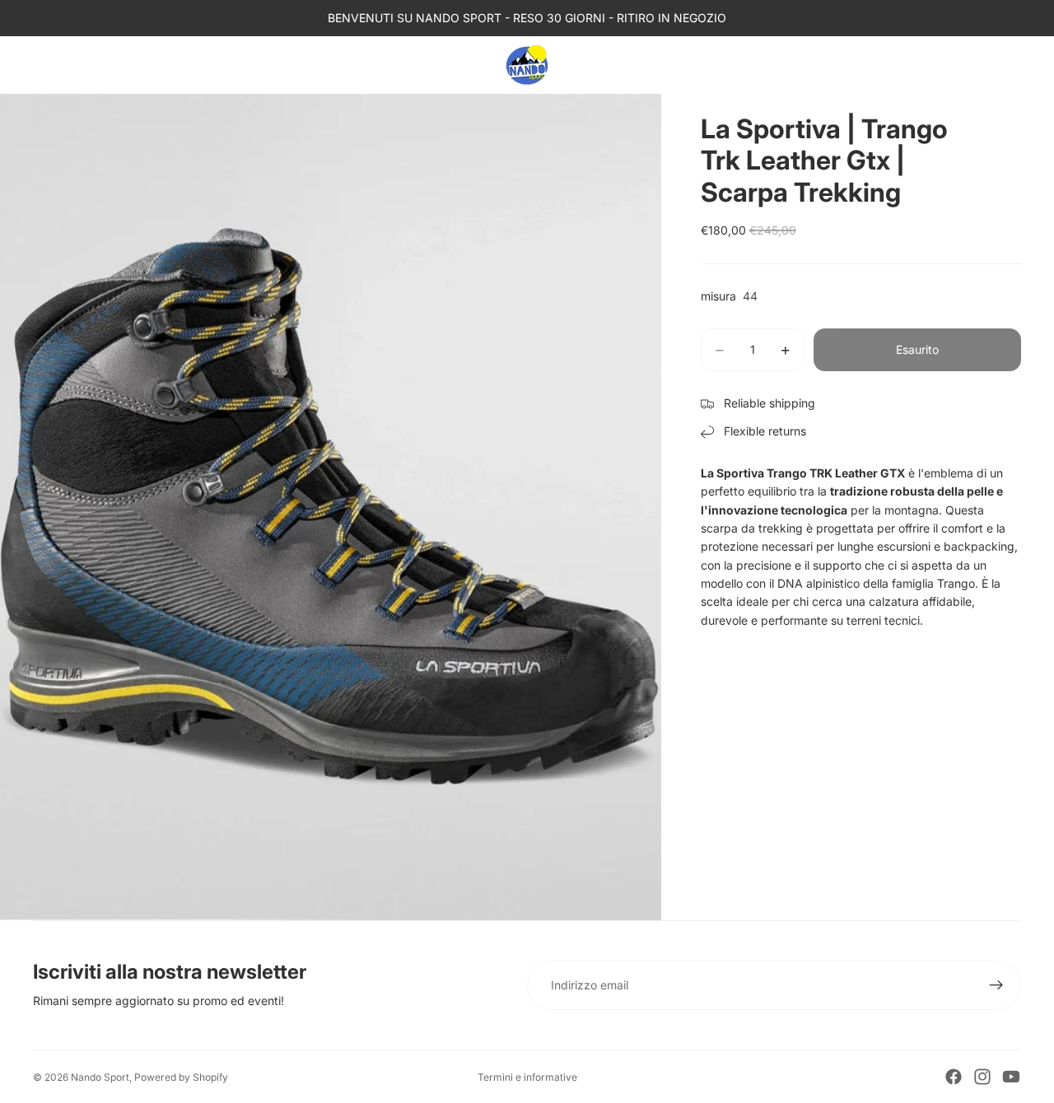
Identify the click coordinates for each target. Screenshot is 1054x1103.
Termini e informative (527, 1077)
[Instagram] (982, 1077)
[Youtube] (1011, 1077)
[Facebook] (953, 1077)
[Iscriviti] (996, 985)
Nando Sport (100, 1077)
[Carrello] (1009, 65)
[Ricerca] (939, 65)
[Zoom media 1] (330, 507)
